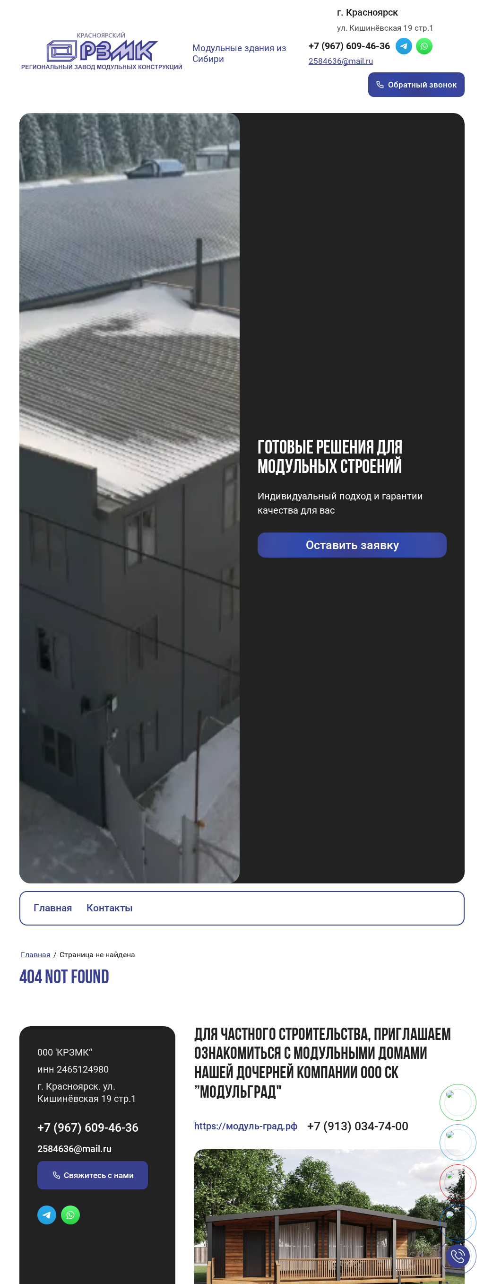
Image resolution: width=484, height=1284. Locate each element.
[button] (352, 545)
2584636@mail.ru (341, 61)
